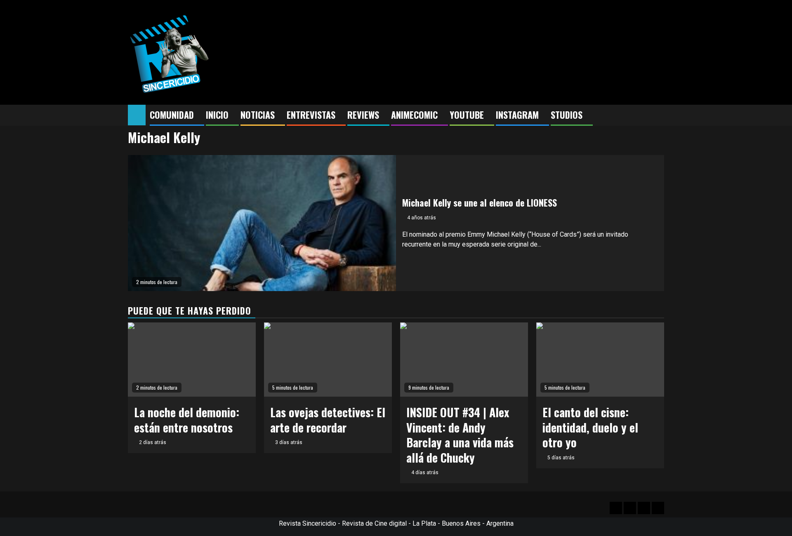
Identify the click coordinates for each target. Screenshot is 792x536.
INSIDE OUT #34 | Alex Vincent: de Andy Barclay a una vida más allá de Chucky (460, 434)
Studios (566, 114)
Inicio (217, 114)
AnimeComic (414, 114)
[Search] (658, 115)
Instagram (517, 114)
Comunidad (172, 114)
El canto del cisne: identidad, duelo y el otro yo (590, 427)
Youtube (467, 114)
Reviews (363, 114)
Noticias (257, 114)
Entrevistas (311, 114)
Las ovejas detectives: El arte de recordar (327, 419)
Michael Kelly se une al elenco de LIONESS (479, 202)
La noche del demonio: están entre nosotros (186, 419)
